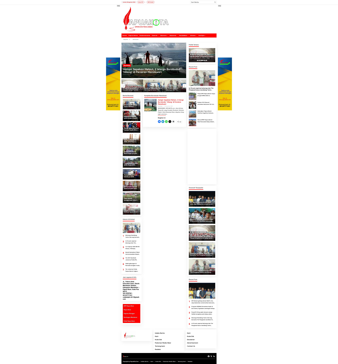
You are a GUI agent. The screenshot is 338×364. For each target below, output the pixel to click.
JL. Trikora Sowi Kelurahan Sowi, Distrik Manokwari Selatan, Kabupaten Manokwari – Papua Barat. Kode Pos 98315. (131, 286)
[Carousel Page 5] (206, 60)
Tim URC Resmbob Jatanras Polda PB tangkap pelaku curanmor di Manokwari (132, 259)
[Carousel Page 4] (204, 60)
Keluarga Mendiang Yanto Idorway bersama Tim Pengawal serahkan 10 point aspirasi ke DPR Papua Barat (153, 89)
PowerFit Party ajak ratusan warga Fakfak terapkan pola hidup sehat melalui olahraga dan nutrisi (132, 89)
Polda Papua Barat (129, 321)
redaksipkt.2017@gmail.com (131, 298)
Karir (156, 336)
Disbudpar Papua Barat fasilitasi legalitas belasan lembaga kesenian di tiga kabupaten (205, 112)
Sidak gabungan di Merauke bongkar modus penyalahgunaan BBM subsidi (132, 264)
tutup (118, 6)
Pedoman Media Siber (163, 343)
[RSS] (214, 356)
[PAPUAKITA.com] (144, 19)
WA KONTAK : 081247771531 (128, 294)
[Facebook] (208, 356)
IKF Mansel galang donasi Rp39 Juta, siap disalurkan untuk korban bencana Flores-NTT (202, 302)
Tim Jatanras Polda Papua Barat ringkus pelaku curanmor (131, 270)
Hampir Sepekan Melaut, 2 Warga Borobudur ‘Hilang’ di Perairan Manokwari (151, 70)
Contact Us (191, 346)
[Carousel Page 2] (200, 60)
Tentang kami (160, 346)
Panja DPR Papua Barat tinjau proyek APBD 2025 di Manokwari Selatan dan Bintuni (206, 95)
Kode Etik (158, 339)
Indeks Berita (160, 333)
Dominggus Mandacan (130, 317)
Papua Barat (127, 310)
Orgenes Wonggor (129, 313)
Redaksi (158, 349)
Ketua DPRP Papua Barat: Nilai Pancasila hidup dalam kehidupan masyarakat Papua (206, 121)
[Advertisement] (113, 31)
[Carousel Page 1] (198, 60)
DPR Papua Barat (129, 306)
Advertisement (192, 343)
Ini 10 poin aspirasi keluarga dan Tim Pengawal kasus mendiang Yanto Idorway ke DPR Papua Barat (175, 89)
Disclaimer (191, 339)
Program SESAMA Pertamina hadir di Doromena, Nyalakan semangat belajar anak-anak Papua (203, 307)
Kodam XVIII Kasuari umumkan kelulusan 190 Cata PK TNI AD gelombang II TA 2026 (206, 103)
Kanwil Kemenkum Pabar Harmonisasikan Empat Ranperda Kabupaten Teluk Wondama (132, 253)
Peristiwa (127, 65)
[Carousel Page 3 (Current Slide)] (202, 60)
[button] (215, 2)
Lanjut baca (164, 114)
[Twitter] (211, 356)
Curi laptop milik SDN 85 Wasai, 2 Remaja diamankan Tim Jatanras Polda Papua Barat (132, 248)
